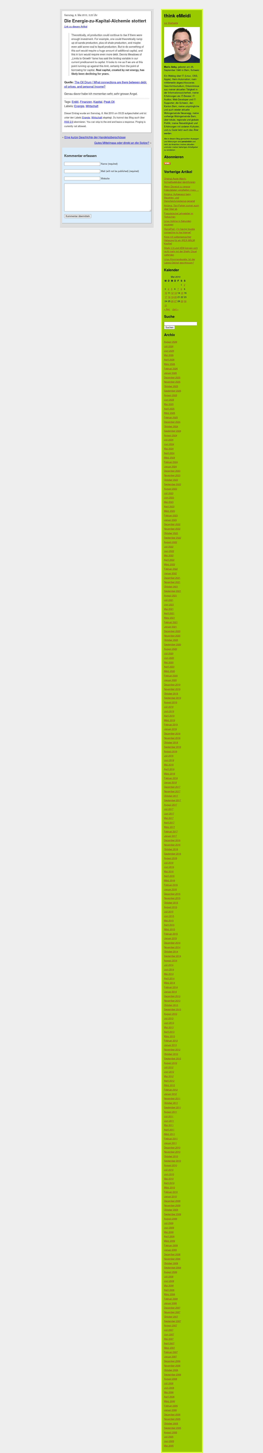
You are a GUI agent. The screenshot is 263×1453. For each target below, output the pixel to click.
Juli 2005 (168, 1436)
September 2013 (172, 1009)
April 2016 (169, 876)
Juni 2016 (169, 867)
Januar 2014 (170, 991)
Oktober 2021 (171, 586)
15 (182, 293)
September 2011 (172, 1107)
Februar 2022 (171, 568)
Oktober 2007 (171, 1316)
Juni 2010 (169, 1174)
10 (166, 293)
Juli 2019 (168, 706)
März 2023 (169, 511)
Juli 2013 (168, 1018)
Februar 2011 (171, 1138)
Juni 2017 (169, 813)
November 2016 (172, 844)
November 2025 (172, 381)
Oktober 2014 (171, 951)
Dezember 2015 (172, 893)
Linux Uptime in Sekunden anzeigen (177, 222)
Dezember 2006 (172, 1361)
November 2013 (172, 1000)
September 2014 (172, 956)
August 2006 (170, 1378)
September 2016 (172, 853)
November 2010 (172, 1151)
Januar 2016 (170, 889)
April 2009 (169, 1236)
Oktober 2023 (171, 479)
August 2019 (170, 702)
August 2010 (170, 1165)
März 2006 (169, 1401)
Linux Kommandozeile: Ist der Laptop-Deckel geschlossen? (179, 260)
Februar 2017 (171, 831)
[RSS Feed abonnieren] (167, 163)
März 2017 (169, 827)
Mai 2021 (169, 609)
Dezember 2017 (172, 786)
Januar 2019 (170, 729)
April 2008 (169, 1290)
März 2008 (169, 1294)
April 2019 (169, 715)
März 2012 (169, 1085)
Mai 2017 (169, 818)
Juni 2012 (169, 1071)
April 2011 (169, 1129)
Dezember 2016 (172, 840)
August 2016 (170, 858)
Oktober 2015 (171, 902)
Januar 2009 (170, 1249)
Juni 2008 (169, 1281)
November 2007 (172, 1312)
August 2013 (170, 1013)
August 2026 (170, 341)
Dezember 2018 (172, 733)
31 (166, 305)
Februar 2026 (171, 368)
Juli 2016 (168, 862)
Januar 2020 (170, 680)
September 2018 (172, 747)
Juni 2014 (169, 969)
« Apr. (167, 309)
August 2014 (170, 960)
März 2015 (169, 929)
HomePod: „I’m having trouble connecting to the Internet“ (179, 230)
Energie (79, 106)
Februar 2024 (171, 462)
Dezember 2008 (172, 1254)
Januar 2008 (170, 1303)
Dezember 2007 (172, 1307)
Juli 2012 (168, 1067)
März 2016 (169, 880)
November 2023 (172, 475)
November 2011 (172, 1098)
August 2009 (170, 1218)
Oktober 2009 (171, 1209)
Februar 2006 (171, 1405)
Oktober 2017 (171, 795)
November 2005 (172, 1419)
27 (175, 301)
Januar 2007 (170, 1356)
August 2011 (170, 1111)
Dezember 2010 (172, 1147)
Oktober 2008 (171, 1263)
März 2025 (169, 413)
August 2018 (170, 751)
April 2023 (169, 506)
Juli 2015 (168, 911)
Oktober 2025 (171, 386)
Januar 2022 (170, 573)
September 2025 (172, 390)
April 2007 (169, 1343)
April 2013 (169, 1031)
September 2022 (172, 537)
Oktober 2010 (171, 1156)
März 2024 (169, 457)
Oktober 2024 (171, 426)
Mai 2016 (169, 871)
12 (172, 293)
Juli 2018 (168, 755)
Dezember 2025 (172, 377)
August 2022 (170, 542)
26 (172, 301)
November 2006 (172, 1365)
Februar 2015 (171, 933)
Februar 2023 (171, 515)
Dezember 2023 (172, 470)
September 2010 (172, 1160)
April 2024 (169, 453)
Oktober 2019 (171, 693)
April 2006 (169, 1396)
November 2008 (172, 1258)
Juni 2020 (169, 657)
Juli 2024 (168, 439)
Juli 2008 (168, 1276)
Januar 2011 (170, 1143)
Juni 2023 (169, 497)
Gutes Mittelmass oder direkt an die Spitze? (121, 143)
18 (169, 297)
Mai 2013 (169, 1027)
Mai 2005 (169, 1445)
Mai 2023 (169, 502)
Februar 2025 (171, 417)
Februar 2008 (171, 1298)
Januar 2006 (170, 1410)
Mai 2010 (169, 1178)
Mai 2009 (169, 1232)
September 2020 (172, 644)
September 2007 (172, 1321)
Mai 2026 (169, 355)
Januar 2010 (170, 1196)
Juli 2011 (168, 1116)
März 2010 (169, 1187)
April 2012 (169, 1080)
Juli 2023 (168, 493)
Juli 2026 (168, 346)
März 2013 (169, 1036)
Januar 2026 (170, 373)
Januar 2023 (170, 520)
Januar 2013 (170, 1045)
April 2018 (169, 769)
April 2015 (169, 924)
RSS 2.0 (68, 121)
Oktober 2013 (171, 1005)
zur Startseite (171, 23)
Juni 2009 (169, 1227)
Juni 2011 (169, 1120)
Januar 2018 (170, 782)
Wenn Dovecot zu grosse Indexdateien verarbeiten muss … (181, 188)
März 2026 (169, 364)
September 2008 (172, 1267)
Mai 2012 (169, 1076)
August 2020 (170, 649)
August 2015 (170, 907)
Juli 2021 (168, 600)
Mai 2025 (169, 404)
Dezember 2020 (172, 631)
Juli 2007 (168, 1330)
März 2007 (169, 1347)
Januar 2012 (170, 1094)
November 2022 (172, 528)
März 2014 (169, 982)
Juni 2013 (169, 1022)
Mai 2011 (169, 1125)
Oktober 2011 (171, 1103)
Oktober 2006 (171, 1370)
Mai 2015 (169, 920)
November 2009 (172, 1205)
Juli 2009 (168, 1223)
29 (182, 301)
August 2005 (170, 1432)
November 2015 (172, 898)
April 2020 (169, 666)
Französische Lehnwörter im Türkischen (178, 215)
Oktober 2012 (171, 1054)
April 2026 (169, 359)
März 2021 (169, 617)
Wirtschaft (92, 106)
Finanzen (86, 102)
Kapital (97, 102)
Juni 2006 (169, 1387)
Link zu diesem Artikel (75, 26)
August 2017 (170, 804)
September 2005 (172, 1428)
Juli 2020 (168, 653)
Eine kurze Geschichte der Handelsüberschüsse (95, 137)
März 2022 (169, 564)
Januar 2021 (170, 626)
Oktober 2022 (171, 533)
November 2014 (172, 947)
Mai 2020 (169, 662)
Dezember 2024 (172, 422)
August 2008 (170, 1272)
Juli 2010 (168, 1169)
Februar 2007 (171, 1352)
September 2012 (172, 1058)
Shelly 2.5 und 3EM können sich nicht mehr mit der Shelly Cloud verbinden (181, 251)
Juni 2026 (169, 350)
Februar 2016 (171, 884)
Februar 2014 (171, 987)
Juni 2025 (169, 399)
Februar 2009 (171, 1245)
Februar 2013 (171, 1040)
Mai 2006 (169, 1392)
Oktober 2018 (171, 742)
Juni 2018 (169, 760)
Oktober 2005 (171, 1423)
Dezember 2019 (172, 684)
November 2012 (172, 1049)
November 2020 (172, 635)
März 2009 (169, 1240)
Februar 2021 (171, 622)
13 (175, 293)
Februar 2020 (171, 675)
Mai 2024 (169, 448)
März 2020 (169, 671)
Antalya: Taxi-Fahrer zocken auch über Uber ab (181, 207)
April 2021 (169, 613)
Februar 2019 (171, 724)
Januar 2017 (170, 836)
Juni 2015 (169, 916)
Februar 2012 (171, 1089)
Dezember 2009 (172, 1201)
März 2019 (169, 720)
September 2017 (172, 800)
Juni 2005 (169, 1441)
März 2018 (169, 773)
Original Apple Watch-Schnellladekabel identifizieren (179, 180)
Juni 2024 (169, 444)
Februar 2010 (171, 1192)
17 (166, 297)
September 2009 (172, 1214)
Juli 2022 (168, 546)
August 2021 (170, 595)
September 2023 (172, 484)
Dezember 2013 (172, 996)
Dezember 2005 (172, 1414)
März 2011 (169, 1134)
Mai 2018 (169, 764)
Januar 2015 (170, 938)
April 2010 (169, 1183)
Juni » (175, 309)
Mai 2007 (169, 1338)
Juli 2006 (168, 1383)
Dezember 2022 (172, 524)
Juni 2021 (169, 604)
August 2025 (170, 395)
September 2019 (172, 697)
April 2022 (169, 559)
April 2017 (169, 822)
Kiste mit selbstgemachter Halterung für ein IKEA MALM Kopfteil (179, 240)
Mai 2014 (169, 974)
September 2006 (172, 1374)
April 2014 (169, 978)
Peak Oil (109, 102)
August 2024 (170, 435)
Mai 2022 (169, 555)
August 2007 (170, 1325)
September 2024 (172, 430)
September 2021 (172, 591)
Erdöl (75, 102)
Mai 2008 (169, 1285)
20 (175, 297)
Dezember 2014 (172, 942)
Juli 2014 (168, 965)
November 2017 (172, 791)
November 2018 (172, 738)
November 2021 (172, 582)
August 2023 (170, 488)
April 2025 (169, 408)
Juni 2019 (169, 711)
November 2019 (172, 689)
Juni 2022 (169, 551)
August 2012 (170, 1063)
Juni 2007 (169, 1334)
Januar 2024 (170, 466)
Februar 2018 (171, 778)
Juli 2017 (168, 809)
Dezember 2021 (172, 577)
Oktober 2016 (171, 849)
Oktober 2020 (171, 640)
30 (185, 301)
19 (172, 297)
